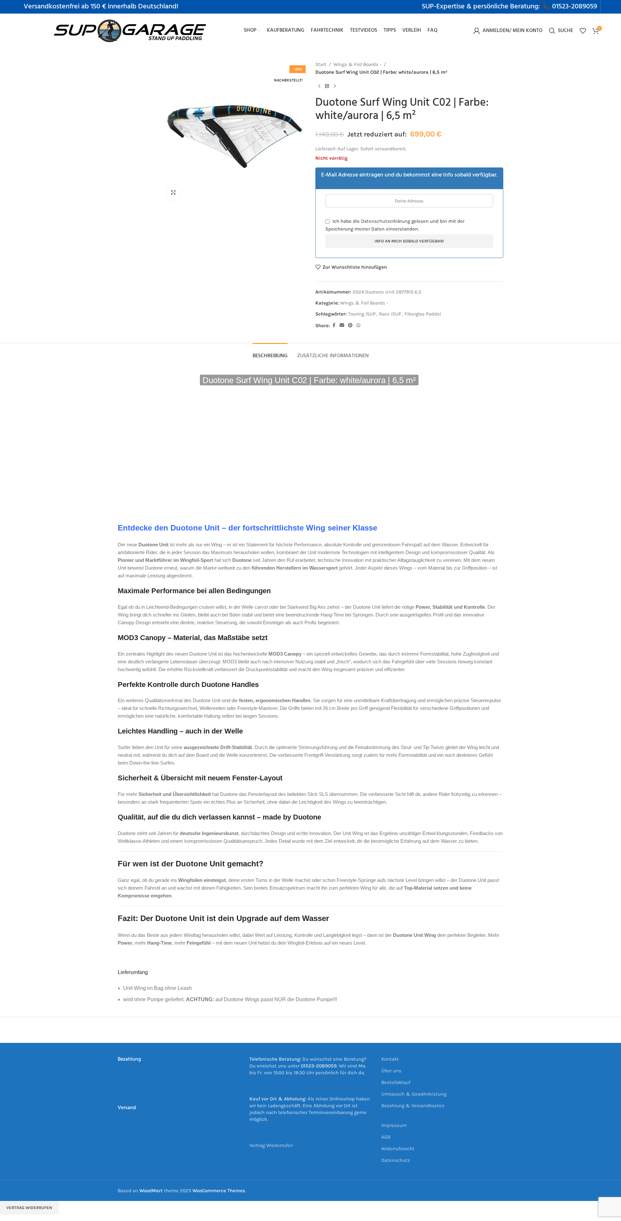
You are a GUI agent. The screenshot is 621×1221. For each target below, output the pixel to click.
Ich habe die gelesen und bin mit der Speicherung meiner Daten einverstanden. (394, 225)
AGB (385, 1137)
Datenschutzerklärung (385, 221)
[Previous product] (319, 86)
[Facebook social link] (334, 325)
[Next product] (335, 86)
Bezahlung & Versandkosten (412, 1106)
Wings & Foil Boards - (357, 64)
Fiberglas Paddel (423, 314)
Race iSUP (390, 314)
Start (320, 64)
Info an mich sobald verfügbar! (409, 241)
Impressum (394, 1125)
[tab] (270, 353)
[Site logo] (130, 30)
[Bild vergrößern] (173, 193)
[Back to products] (327, 86)
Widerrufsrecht (397, 1148)
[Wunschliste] (582, 30)
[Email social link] (342, 325)
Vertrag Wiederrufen (271, 1145)
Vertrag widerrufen (29, 1207)
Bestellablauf (395, 1082)
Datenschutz (395, 1160)
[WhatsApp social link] (358, 325)
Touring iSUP (362, 314)
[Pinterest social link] (350, 325)
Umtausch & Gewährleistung (413, 1094)
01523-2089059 (574, 6)
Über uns (391, 1071)
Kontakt (390, 1059)
